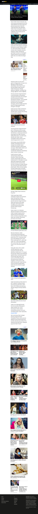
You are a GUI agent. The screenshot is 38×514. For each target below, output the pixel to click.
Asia (30, 4)
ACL (18, 4)
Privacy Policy (3, 502)
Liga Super (13, 4)
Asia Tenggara (24, 4)
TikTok (15, 502)
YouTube (15, 501)
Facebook (15, 498)
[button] (19, 39)
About (2, 496)
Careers (2, 499)
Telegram (15, 504)
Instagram (16, 499)
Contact (2, 498)
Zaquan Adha (14, 313)
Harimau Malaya (6, 4)
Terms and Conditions (5, 501)
